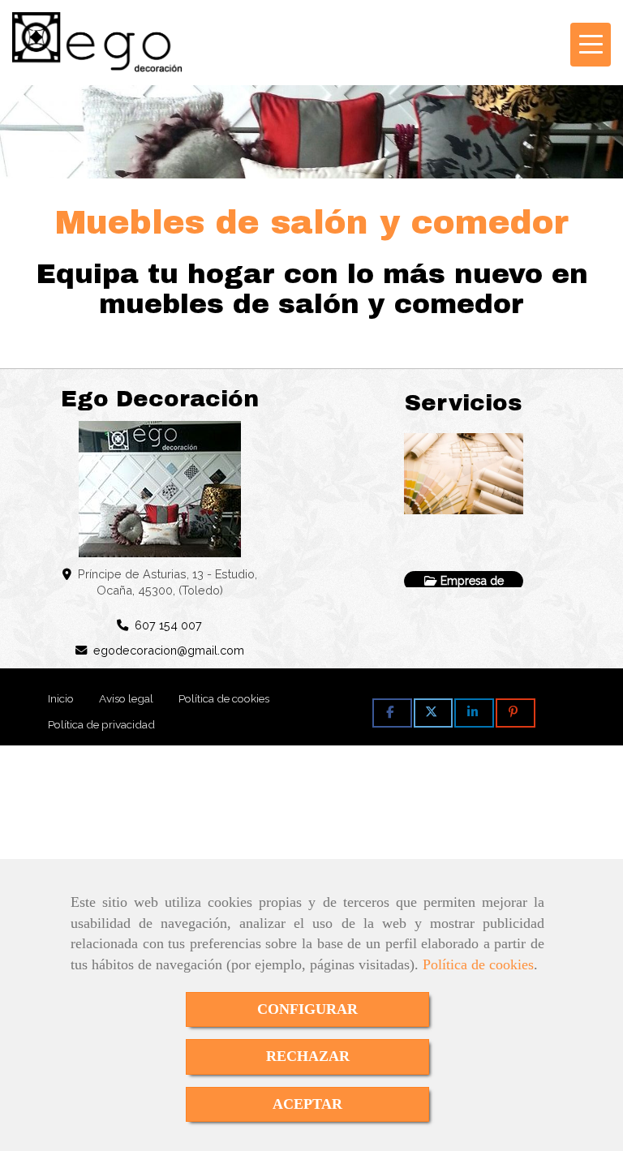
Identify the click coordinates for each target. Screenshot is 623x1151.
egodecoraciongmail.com (168, 650)
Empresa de (470, 580)
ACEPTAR (307, 1104)
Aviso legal (126, 698)
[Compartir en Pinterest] (515, 713)
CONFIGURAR (307, 1009)
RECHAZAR (308, 1056)
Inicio (61, 698)
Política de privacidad (101, 724)
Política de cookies (478, 964)
